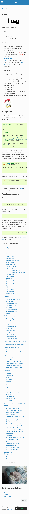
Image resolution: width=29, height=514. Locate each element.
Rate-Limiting (10, 280)
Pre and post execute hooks (14, 352)
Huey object (9, 375)
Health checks (10, 334)
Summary (8, 457)
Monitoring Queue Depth (13, 427)
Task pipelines (10, 282)
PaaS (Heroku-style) (11, 330)
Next (23, 500)
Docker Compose (11, 326)
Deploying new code (11, 336)
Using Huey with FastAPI (13, 449)
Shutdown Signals (11, 319)
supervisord (9, 322)
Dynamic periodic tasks (12, 439)
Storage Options (10, 289)
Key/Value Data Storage (12, 408)
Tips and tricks (10, 291)
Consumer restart (11, 305)
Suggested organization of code (15, 344)
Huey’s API (7, 370)
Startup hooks (10, 350)
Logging (8, 287)
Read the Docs (8, 511)
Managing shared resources (11, 347)
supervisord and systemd (13, 307)
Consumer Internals (11, 311)
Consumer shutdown (12, 303)
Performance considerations (14, 367)
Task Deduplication (11, 422)
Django (8, 391)
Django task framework (12, 392)
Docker (8, 324)
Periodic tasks (10, 258)
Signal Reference (10, 357)
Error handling (10, 262)
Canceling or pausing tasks (13, 270)
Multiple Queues (10, 441)
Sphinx (10, 509)
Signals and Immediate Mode (14, 365)
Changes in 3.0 (8, 452)
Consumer (9, 379)
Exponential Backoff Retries (14, 410)
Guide (5, 253)
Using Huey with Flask (12, 447)
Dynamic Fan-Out (11, 435)
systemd (8, 321)
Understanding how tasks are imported (15, 341)
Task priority (9, 268)
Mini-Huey (9, 400)
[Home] (2, 8)
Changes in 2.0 (8, 454)
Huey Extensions (8, 388)
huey (15, 2)
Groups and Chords (11, 284)
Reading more (10, 293)
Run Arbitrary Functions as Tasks (15, 437)
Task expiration (10, 274)
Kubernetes (9, 328)
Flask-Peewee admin (12, 398)
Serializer (8, 381)
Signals (8, 286)
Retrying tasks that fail (12, 260)
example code (8, 58)
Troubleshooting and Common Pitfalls (14, 403)
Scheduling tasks (10, 256)
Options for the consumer (13, 299)
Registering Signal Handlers (13, 361)
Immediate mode (10, 264)
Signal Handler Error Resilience (14, 363)
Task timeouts (10, 276)
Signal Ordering (10, 359)
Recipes (6, 405)
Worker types (10, 301)
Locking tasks (9, 278)
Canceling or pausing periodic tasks (16, 272)
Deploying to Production (11, 316)
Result (7, 377)
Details (8, 459)
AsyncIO (8, 394)
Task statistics (10, 396)
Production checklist (12, 338)
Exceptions (9, 383)
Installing (6, 248)
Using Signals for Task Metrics (14, 429)
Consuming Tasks (9, 296)
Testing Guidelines (11, 266)
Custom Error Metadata (12, 420)
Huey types (9, 373)
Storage (8, 385)
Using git (8, 251)
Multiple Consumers (11, 309)
